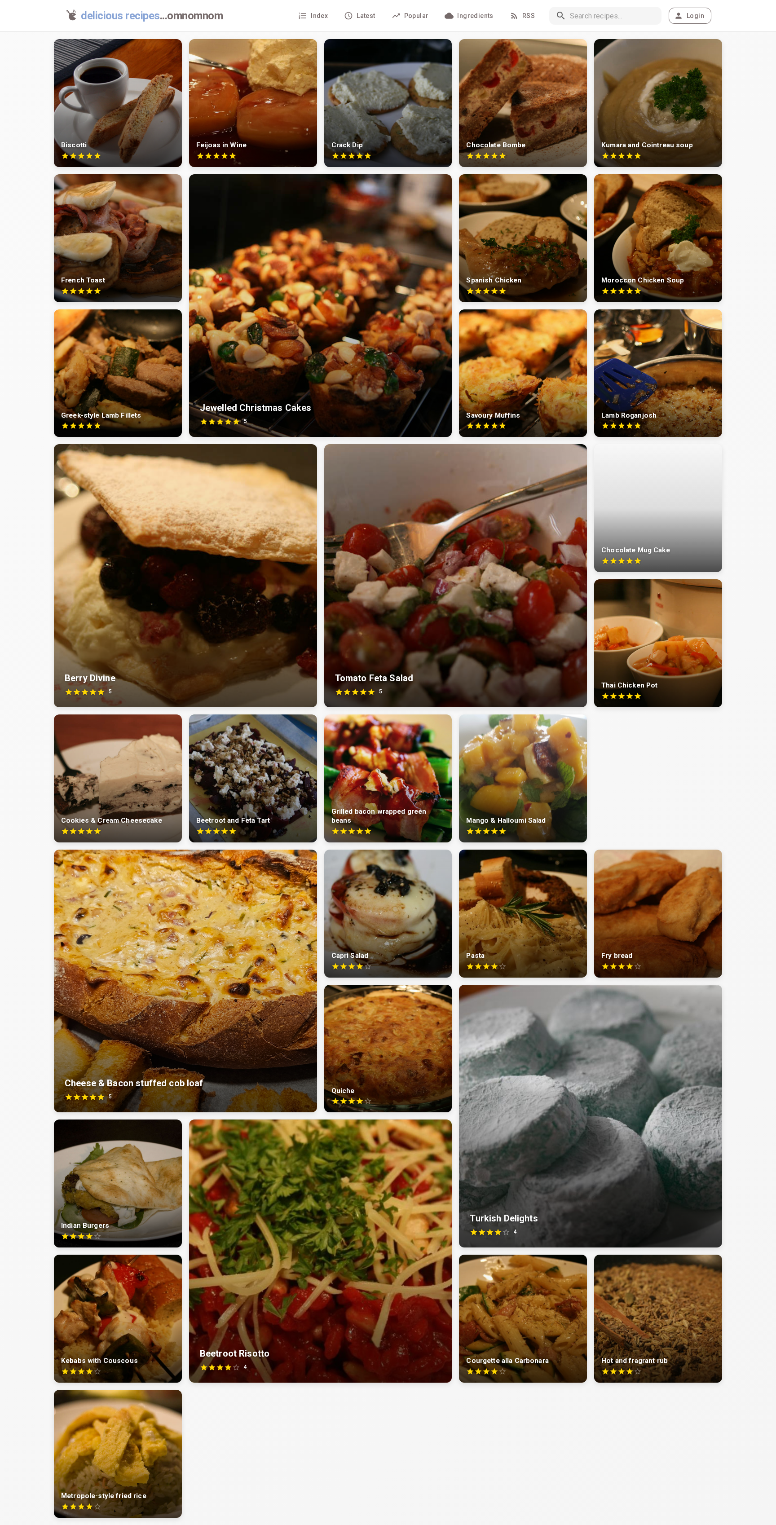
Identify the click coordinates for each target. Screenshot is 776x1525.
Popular (416, 15)
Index (319, 15)
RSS (528, 15)
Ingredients (475, 15)
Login (695, 15)
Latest (366, 15)
